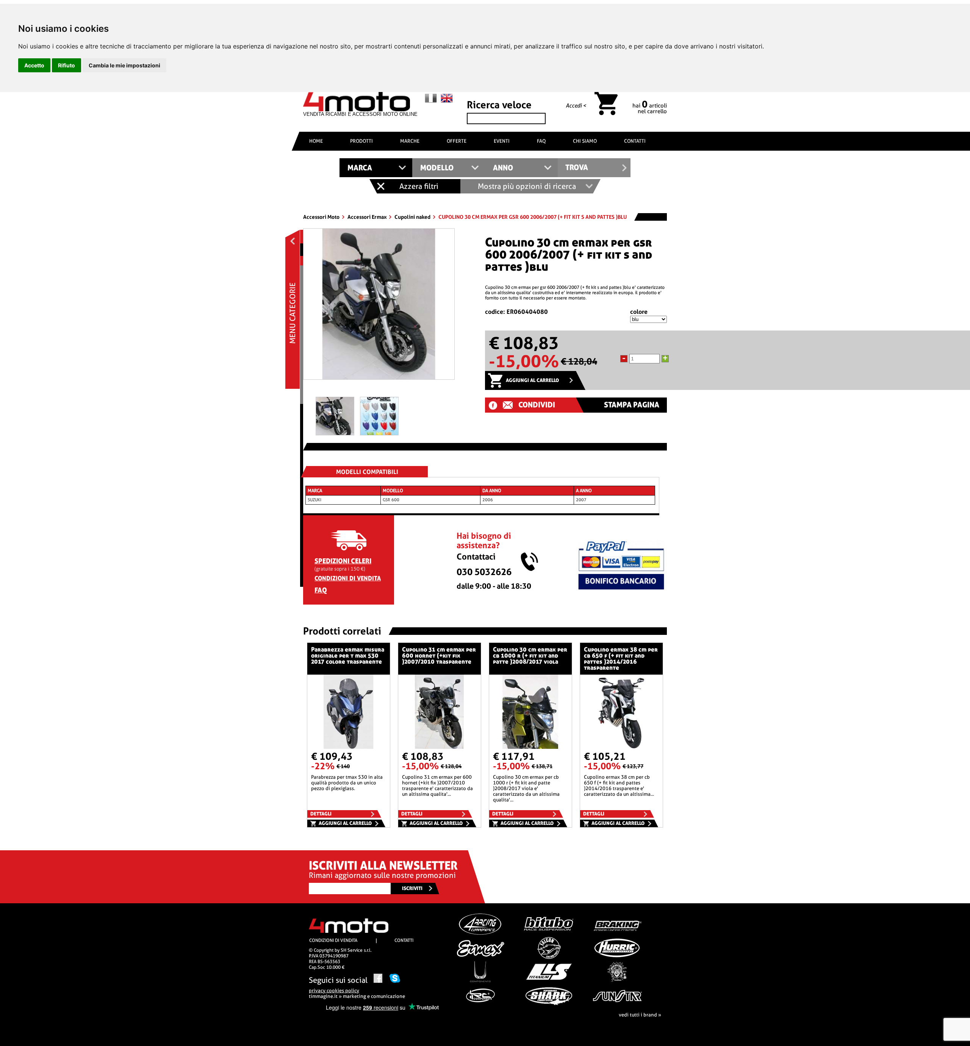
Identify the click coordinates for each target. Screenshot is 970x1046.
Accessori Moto (322, 217)
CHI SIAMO (585, 141)
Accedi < (576, 105)
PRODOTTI (361, 141)
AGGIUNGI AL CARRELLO (532, 380)
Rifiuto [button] (66, 65)
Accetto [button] (34, 65)
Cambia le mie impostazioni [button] (124, 65)
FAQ (541, 141)
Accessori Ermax (367, 217)
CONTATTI (635, 141)
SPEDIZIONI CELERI (342, 561)
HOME (316, 141)
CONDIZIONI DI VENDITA (347, 578)
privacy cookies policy (334, 990)
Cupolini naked (413, 217)
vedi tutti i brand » (640, 1015)
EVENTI (502, 141)
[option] (379, 306)
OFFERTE (456, 141)
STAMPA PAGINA (631, 405)
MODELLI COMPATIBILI (367, 471)
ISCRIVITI (412, 888)
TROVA (576, 167)
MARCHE (409, 141)
